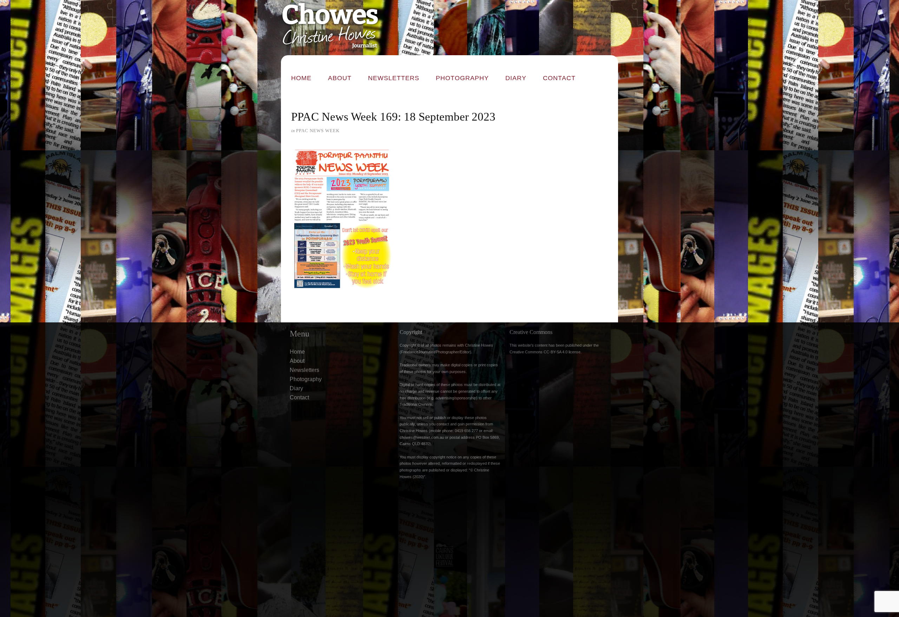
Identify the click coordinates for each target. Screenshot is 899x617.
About (340, 78)
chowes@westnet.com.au (422, 437)
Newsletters (393, 78)
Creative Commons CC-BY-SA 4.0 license (545, 352)
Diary (515, 78)
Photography (462, 78)
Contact (559, 78)
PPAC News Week (318, 130)
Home (301, 78)
